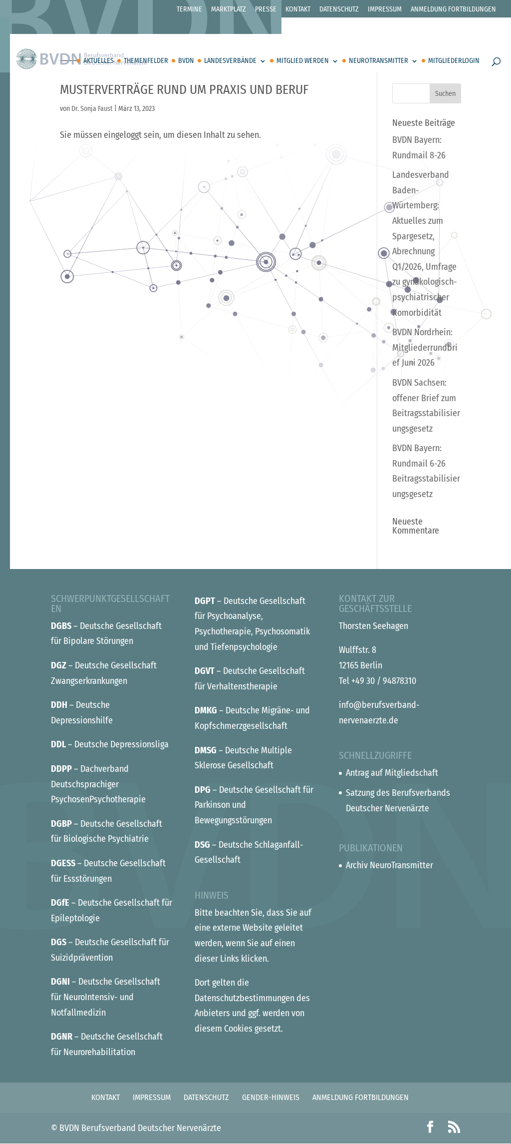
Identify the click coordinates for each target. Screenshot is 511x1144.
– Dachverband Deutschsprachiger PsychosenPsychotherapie (98, 784)
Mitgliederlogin (454, 61)
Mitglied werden (302, 61)
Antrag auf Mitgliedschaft (392, 772)
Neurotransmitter (378, 61)
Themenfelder (146, 61)
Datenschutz (339, 9)
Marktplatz (228, 9)
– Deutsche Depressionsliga (110, 744)
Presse (265, 9)
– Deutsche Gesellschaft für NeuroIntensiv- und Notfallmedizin (105, 997)
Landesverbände (230, 61)
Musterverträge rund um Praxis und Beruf (184, 89)
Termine (189, 9)
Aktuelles (98, 61)
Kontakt (297, 9)
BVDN (186, 61)
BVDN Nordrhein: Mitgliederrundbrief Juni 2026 (425, 347)
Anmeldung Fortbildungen (453, 9)
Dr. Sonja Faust (92, 108)
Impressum (385, 9)
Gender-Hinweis (270, 1097)
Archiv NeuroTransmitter (389, 865)
